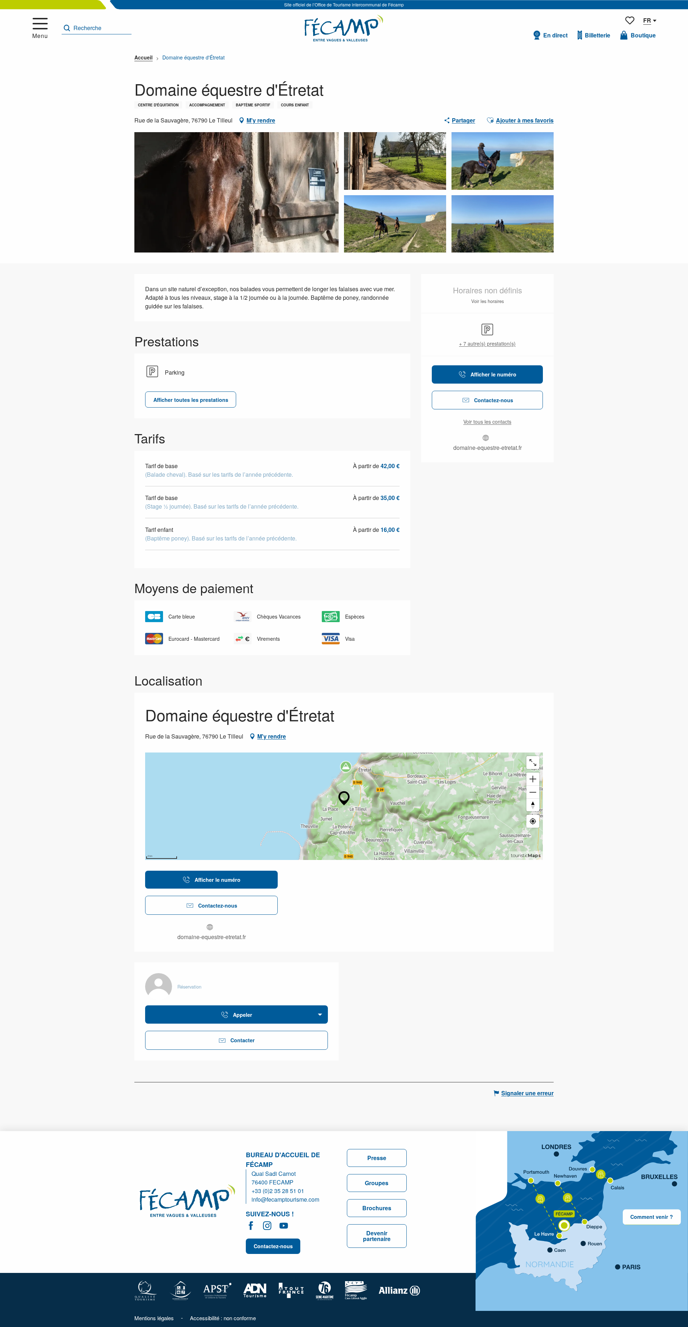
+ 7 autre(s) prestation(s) (487, 343)
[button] (97, 28)
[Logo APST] (217, 1290)
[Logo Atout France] (291, 1290)
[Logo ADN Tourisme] (255, 1290)
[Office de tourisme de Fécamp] (187, 1201)
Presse (376, 1158)
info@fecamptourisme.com (285, 1199)
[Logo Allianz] (399, 1290)
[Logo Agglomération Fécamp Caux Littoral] (356, 1290)
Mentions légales (154, 1318)
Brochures (376, 1208)
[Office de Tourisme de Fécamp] (344, 28)
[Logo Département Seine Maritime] (325, 1290)
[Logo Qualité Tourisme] (145, 1290)
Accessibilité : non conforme (223, 1318)
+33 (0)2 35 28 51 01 (278, 1191)
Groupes (376, 1183)
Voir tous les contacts (487, 421)
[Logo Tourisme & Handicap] (180, 1290)
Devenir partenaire (377, 1236)
